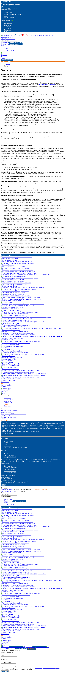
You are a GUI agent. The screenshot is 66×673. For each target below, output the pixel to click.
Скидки (7, 27)
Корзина (7, 453)
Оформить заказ (10, 457)
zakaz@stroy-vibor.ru (8, 39)
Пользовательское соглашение (15, 447)
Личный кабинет (10, 455)
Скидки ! (7, 406)
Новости (7, 444)
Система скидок (10, 469)
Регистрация (9, 17)
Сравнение (12, 44)
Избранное (11, 42)
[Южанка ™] (5, 390)
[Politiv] (3, 387)
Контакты (7, 28)
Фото (6, 443)
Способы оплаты (10, 472)
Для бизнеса (8, 23)
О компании (8, 399)
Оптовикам (8, 403)
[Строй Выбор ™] (7, 385)
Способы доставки (11, 467)
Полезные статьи (10, 471)
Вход (6, 16)
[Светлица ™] (6, 388)
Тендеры (7, 30)
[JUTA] (3, 391)
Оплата (6, 404)
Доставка (7, 25)
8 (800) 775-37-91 (7, 37)
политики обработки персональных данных (47, 668)
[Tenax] (3, 393)
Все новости (5, 420)
